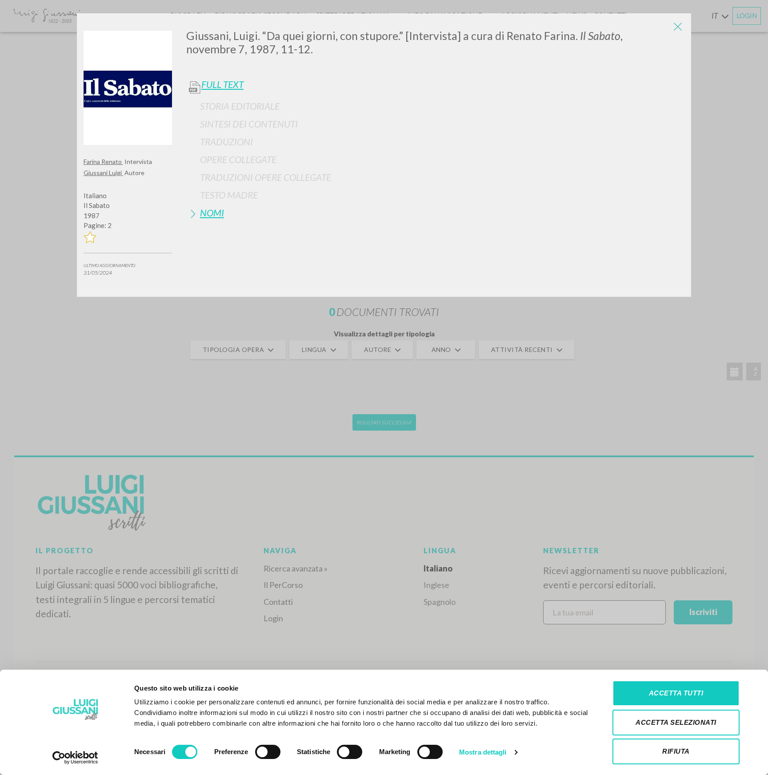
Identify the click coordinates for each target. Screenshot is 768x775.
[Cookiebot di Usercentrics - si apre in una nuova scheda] (75, 757)
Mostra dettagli (483, 752)
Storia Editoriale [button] (240, 106)
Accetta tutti (676, 693)
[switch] (267, 752)
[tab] (435, 106)
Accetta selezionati (676, 722)
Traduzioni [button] (226, 141)
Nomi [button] (212, 213)
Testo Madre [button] (229, 195)
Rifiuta (676, 751)
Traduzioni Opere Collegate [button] (265, 177)
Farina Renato (103, 161)
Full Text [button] (222, 84)
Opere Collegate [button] (238, 159)
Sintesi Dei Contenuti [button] (249, 124)
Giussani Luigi (103, 172)
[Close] (678, 27)
